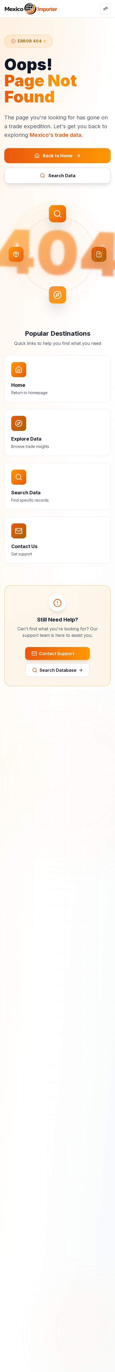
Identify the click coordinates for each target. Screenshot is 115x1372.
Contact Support (56, 653)
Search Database (58, 670)
